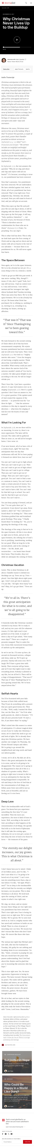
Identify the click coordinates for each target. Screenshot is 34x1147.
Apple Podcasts (19, 69)
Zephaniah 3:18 (9, 427)
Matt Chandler (8, 1017)
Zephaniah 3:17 (7, 355)
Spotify (28, 69)
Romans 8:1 (12, 228)
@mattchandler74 (20, 1017)
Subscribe (27, 1142)
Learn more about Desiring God (14, 1127)
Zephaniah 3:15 (9, 166)
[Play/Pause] (17, 39)
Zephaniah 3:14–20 (8, 142)
